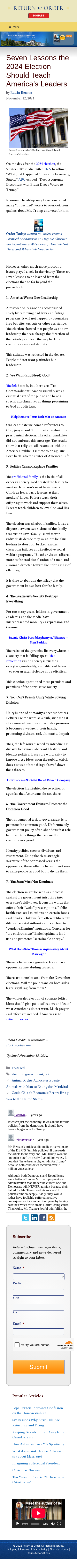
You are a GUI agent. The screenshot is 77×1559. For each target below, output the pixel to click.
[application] (38, 1513)
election (17, 1074)
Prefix (17, 1283)
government (34, 1074)
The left (11, 386)
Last (16, 1312)
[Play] (18, 1524)
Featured (18, 1068)
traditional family (25, 477)
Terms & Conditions (39, 1553)
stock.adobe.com (18, 1045)
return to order (17, 1019)
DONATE (38, 15)
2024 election (45, 164)
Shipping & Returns (18, 1549)
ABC (21, 180)
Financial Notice (59, 1549)
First (16, 1297)
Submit (38, 1367)
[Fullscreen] (59, 1524)
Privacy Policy (39, 1549)
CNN (47, 169)
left (47, 1074)
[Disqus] (38, 1159)
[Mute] (53, 1524)
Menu (16, 26)
